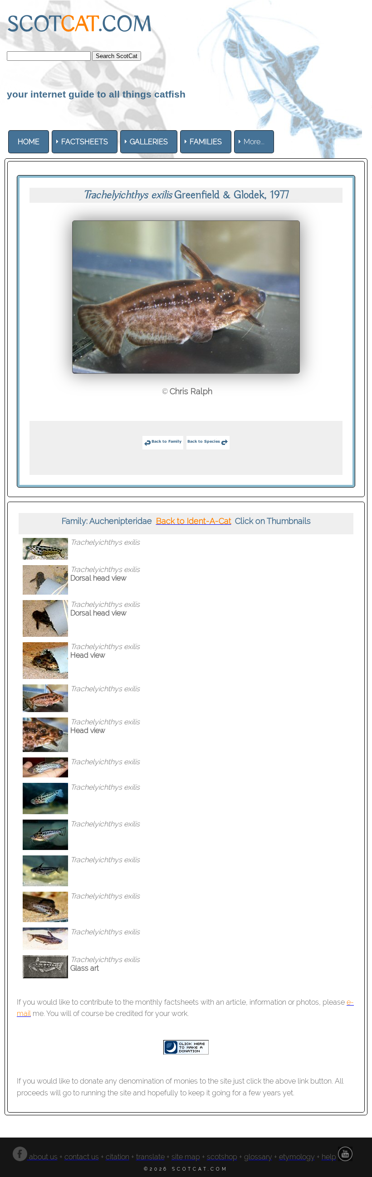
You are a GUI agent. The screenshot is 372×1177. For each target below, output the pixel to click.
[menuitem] (28, 141)
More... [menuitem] (254, 141)
